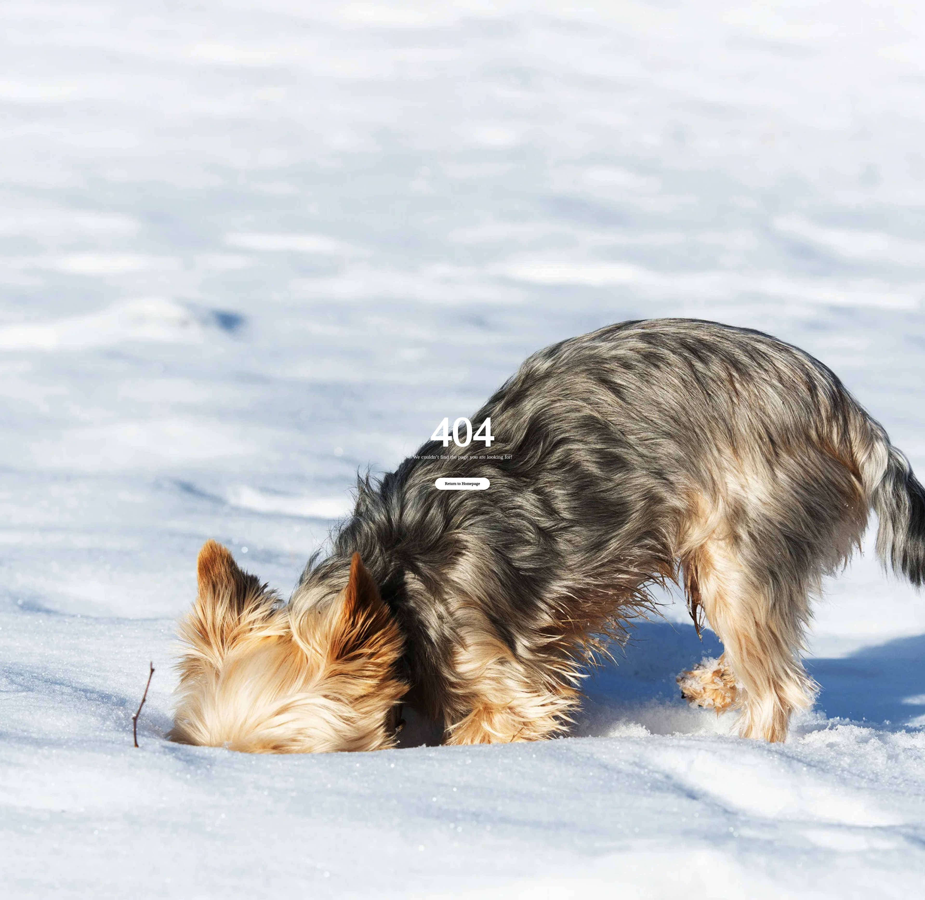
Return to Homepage (462, 483)
